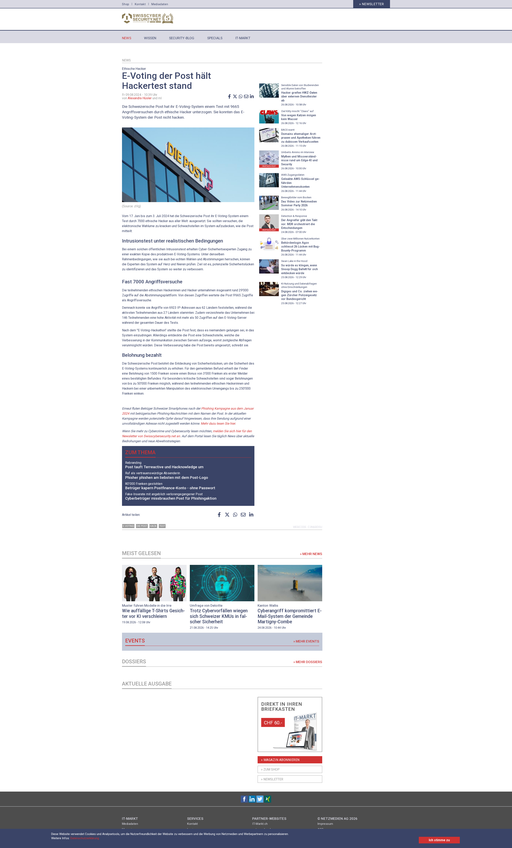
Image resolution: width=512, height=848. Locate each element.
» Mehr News (311, 554)
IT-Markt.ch (260, 824)
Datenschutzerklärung (84, 838)
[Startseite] (152, 18)
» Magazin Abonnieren (280, 760)
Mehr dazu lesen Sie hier (218, 423)
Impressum (325, 824)
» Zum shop (270, 769)
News (126, 60)
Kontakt (140, 4)
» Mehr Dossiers (307, 662)
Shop (125, 4)
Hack (153, 525)
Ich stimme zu (439, 840)
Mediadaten (159, 4)
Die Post (142, 525)
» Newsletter (371, 4)
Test (162, 525)
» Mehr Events (306, 641)
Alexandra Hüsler (140, 98)
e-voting (128, 525)
